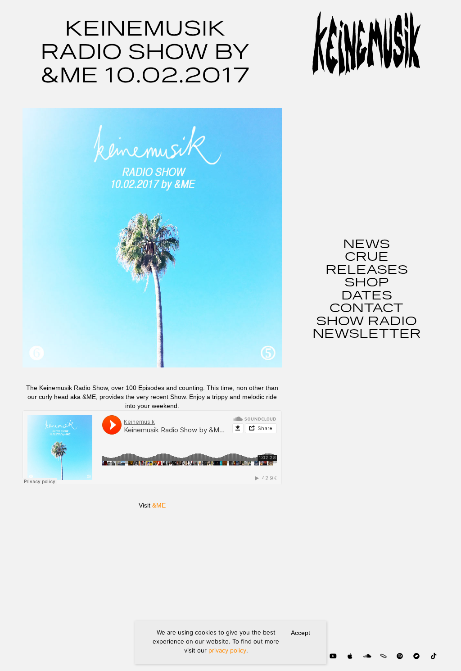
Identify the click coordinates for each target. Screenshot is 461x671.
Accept (300, 632)
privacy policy (227, 650)
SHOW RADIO (366, 321)
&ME (159, 505)
